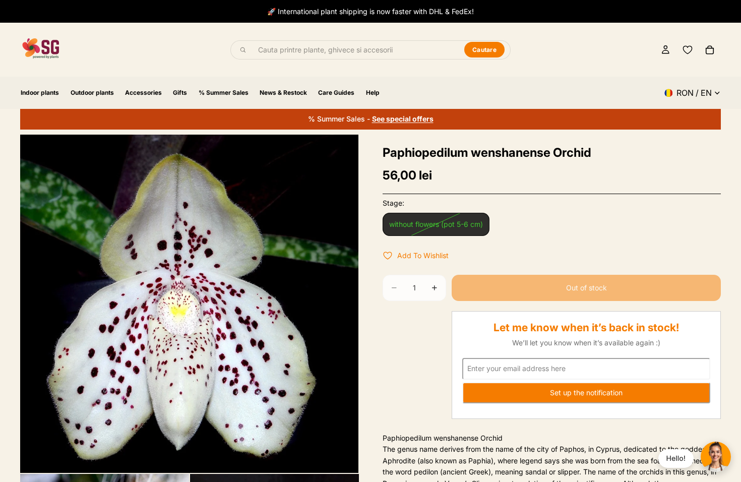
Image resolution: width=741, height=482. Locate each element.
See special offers (403, 118)
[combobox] (355, 50)
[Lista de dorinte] (687, 50)
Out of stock (586, 287)
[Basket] (710, 50)
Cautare (484, 49)
